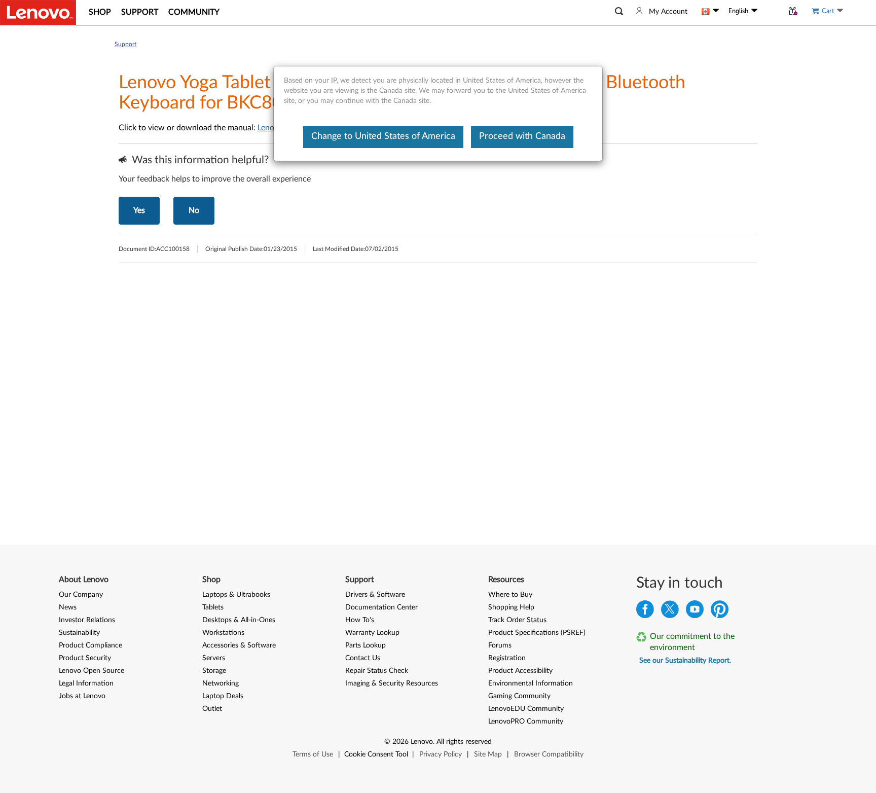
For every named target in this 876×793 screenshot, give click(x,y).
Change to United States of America (383, 136)
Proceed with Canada (522, 136)
